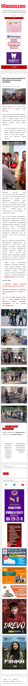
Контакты (19, 681)
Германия (15, 426)
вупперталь (8, 426)
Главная (5, 679)
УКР (14, 15)
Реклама (12, 681)
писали (10, 106)
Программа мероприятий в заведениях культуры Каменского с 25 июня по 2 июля (14, 291)
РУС (14, 18)
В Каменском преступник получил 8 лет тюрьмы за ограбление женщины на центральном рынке (8, 451)
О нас (10, 679)
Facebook (14, 434)
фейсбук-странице (9, 277)
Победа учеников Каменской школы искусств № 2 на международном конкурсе (20, 448)
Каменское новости (8, 428)
